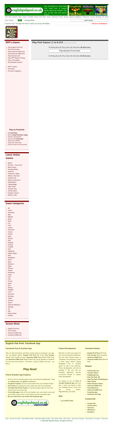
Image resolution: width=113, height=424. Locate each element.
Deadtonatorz (12, 182)
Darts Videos (91, 381)
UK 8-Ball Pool (53, 6)
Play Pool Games (41, 42)
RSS (60, 396)
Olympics (11, 264)
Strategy (10, 307)
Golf (40, 17)
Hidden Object (12, 253)
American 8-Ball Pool (14, 335)
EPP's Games (13, 42)
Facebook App (92, 392)
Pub (6, 17)
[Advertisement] (68, 31)
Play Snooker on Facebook (92, 418)
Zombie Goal (12, 178)
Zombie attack (12, 191)
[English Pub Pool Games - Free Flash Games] (30, 405)
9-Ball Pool (53, 8)
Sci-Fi (10, 292)
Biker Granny (12, 167)
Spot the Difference (14, 305)
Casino (10, 227)
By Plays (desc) (65, 47)
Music (10, 260)
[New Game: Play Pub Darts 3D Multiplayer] (12, 37)
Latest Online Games (13, 156)
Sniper (10, 298)
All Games (11, 69)
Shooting (98, 17)
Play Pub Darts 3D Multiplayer (97, 379)
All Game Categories (14, 71)
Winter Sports (12, 313)
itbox (44, 17)
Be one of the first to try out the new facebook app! (25, 396)
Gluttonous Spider (13, 173)
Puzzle (92, 17)
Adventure (55, 17)
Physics (10, 268)
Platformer (86, 17)
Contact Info (90, 399)
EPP (9, 240)
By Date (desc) (75, 47)
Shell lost (11, 171)
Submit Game (92, 405)
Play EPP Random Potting (16, 58)
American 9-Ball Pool (14, 333)
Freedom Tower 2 (13, 193)
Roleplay (10, 290)
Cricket (36, 17)
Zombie (10, 315)
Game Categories (15, 203)
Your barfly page (13, 392)
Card (9, 225)
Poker (61, 17)
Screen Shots (13, 324)
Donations (90, 412)
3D (9, 208)
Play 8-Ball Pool (92, 388)
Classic (10, 232)
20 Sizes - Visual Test (15, 165)
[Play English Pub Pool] (75, 15)
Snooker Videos (92, 373)
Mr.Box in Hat (12, 195)
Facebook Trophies (14, 383)
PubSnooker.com (93, 371)
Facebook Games (92, 348)
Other (9, 266)
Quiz (9, 285)
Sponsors (90, 407)
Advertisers (91, 410)
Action (49, 17)
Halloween (11, 251)
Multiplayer (78, 17)
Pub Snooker (12, 331)
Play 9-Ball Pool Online (28, 418)
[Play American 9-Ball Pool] (100, 15)
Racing (10, 287)
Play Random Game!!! (15, 62)
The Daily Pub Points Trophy (18, 388)
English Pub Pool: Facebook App (23, 343)
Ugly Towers (12, 186)
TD (103, 17)
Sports (25, 17)
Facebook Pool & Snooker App (19, 348)
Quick (107, 17)
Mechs (10, 163)
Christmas (11, 230)
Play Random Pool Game (69, 51)
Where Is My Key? (14, 176)
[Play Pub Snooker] (88, 15)
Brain (9, 221)
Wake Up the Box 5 (14, 180)
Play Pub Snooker (14, 49)
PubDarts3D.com (93, 375)
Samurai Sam (12, 189)
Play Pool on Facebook (78, 418)
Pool (9, 17)
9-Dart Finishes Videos (95, 383)
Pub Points (12, 386)
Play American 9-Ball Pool (16, 51)
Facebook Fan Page (94, 394)
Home (7, 418)
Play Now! (30, 369)
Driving (66, 17)
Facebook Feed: (10, 23)
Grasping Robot (29, 20)
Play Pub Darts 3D (14, 56)
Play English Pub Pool (15, 47)
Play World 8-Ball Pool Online (42, 418)
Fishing (10, 245)
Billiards (10, 217)
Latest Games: (9, 20)
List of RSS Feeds (67, 401)
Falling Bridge (12, 184)
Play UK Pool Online (15, 418)
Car (9, 223)
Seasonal (11, 294)
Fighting (71, 17)
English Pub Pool (13, 328)
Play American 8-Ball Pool (16, 54)
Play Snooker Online (56, 418)
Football (30, 17)
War (9, 311)
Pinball (10, 270)
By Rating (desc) (54, 47)
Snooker (64, 8)
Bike (9, 215)
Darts (20, 17)
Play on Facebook (14, 60)
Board (10, 219)
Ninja (9, 262)
